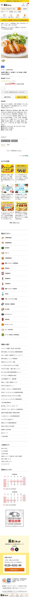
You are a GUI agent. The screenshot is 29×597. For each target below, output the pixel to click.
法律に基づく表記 (23, 586)
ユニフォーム (8, 314)
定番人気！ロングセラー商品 (8, 362)
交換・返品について (6, 459)
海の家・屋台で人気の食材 (7, 426)
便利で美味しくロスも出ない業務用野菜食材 (12, 352)
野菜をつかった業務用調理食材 (8, 423)
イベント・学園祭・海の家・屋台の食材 (11, 348)
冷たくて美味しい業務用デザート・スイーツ (12, 355)
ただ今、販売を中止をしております (14, 92)
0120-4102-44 (13, 565)
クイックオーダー (5, 464)
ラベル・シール (9, 324)
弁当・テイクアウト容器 (11, 299)
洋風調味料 (7, 273)
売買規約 (9, 588)
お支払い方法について (6, 461)
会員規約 (5, 588)
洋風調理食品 (13, 23)
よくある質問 (4, 451)
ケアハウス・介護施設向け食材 (8, 375)
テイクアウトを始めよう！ (7, 419)
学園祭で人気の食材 (6, 429)
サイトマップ (23, 588)
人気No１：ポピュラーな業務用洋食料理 (11, 389)
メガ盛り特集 (4, 436)
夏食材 (19, 11)
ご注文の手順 (4, 453)
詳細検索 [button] (25, 8)
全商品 (2, 23)
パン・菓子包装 (9, 329)
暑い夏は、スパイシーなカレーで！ (9, 406)
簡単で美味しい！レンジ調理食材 (9, 358)
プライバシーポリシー (12, 586)
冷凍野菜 (11, 11)
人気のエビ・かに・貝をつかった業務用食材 (12, 409)
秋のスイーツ (4, 433)
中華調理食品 (8, 258)
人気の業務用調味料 (6, 402)
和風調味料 (7, 278)
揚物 (18, 23)
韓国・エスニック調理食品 (11, 263)
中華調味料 (7, 283)
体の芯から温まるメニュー (7, 385)
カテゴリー (7, 23)
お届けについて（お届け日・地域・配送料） (12, 456)
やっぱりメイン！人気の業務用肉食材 (10, 416)
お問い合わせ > (14, 570)
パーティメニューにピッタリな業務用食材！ (12, 399)
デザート (15, 11)
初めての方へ (4, 448)
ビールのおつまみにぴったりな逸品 (9, 365)
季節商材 (7, 268)
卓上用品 (7, 309)
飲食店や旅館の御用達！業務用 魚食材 (10, 412)
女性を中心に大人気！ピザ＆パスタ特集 (11, 396)
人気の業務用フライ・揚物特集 (8, 379)
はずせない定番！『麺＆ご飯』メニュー (11, 368)
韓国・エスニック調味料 (11, 288)
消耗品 (6, 294)
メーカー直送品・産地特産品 (12, 334)
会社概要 (4, 586)
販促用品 (7, 319)
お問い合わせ (7, 97)
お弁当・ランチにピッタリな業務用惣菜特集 (12, 392)
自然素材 (7, 248)
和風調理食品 (8, 242)
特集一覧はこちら (14, 222)
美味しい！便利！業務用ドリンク (9, 382)
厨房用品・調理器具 (10, 304)
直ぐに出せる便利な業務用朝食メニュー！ (11, 372)
